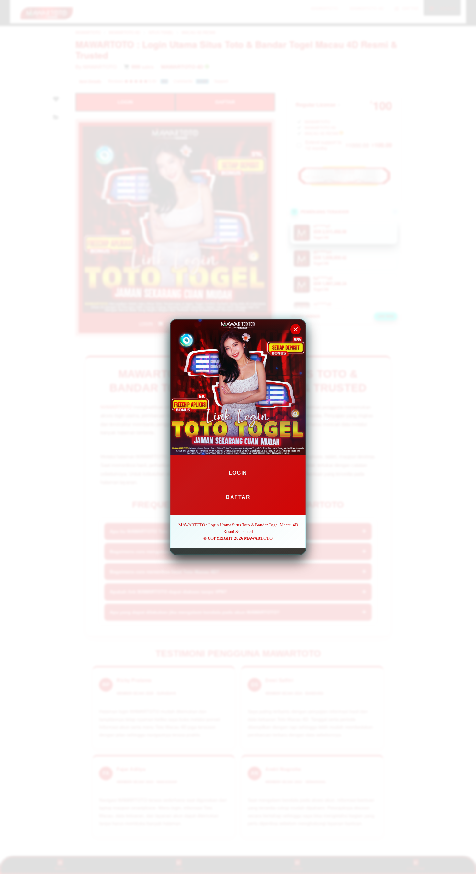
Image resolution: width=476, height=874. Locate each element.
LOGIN (238, 473)
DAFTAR (238, 497)
